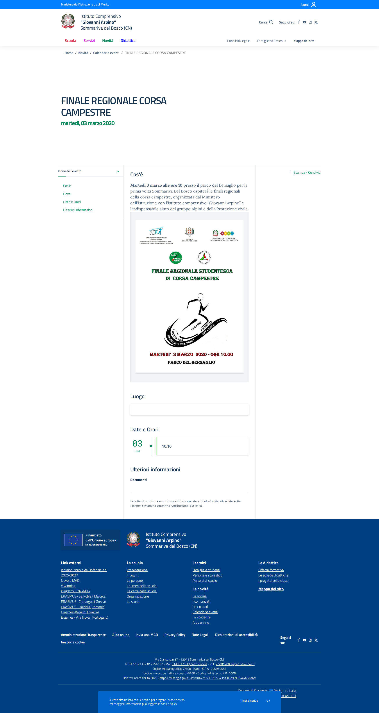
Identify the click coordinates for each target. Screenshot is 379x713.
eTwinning (68, 585)
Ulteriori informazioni (78, 210)
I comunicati (201, 601)
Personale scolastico (207, 575)
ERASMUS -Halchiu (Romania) (83, 606)
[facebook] (299, 22)
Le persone (135, 580)
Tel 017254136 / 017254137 (144, 664)
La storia (133, 601)
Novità (83, 52)
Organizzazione (138, 596)
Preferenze (249, 700)
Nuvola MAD (70, 580)
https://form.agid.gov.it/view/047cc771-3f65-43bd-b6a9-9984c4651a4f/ (207, 677)
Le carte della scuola (142, 591)
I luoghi (132, 575)
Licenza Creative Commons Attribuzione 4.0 (162, 506)
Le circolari (200, 606)
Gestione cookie (73, 642)
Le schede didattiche (273, 575)
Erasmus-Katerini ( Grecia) (80, 612)
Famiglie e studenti (206, 570)
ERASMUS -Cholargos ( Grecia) (83, 601)
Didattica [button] (128, 40)
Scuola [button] (70, 40)
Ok (268, 700)
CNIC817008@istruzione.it (189, 664)
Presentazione (137, 570)
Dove (67, 193)
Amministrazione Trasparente (83, 634)
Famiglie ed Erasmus (271, 40)
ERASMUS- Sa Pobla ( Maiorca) (83, 596)
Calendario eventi (106, 52)
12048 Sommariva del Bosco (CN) (202, 659)
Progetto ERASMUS (75, 591)
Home (68, 52)
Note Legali (200, 634)
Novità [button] (107, 40)
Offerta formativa (271, 570)
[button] (91, 171)
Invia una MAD (147, 634)
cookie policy (169, 703)
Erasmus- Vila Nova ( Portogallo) (84, 617)
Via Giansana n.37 (166, 659)
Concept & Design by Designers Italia (267, 690)
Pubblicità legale (238, 40)
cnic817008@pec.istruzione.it (235, 664)
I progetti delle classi (273, 580)
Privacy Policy (174, 634)
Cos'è (67, 185)
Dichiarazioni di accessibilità (236, 634)
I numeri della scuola (142, 585)
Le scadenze (202, 617)
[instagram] (310, 22)
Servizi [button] (89, 40)
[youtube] (305, 22)
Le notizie (200, 596)
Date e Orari (72, 202)
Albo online (201, 622)
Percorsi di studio (205, 580)
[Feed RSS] (316, 22)
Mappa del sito (303, 40)
